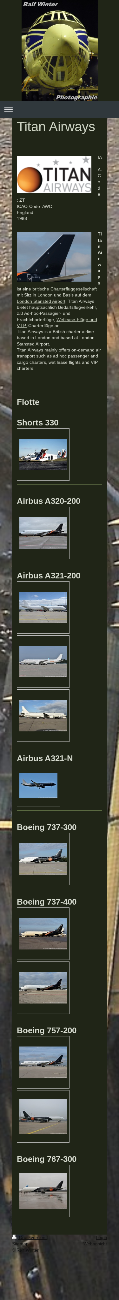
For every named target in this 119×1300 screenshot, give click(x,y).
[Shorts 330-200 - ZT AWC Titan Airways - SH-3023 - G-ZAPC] (43, 454)
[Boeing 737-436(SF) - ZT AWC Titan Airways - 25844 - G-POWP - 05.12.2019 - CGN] (43, 933)
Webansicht (95, 1243)
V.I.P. (22, 325)
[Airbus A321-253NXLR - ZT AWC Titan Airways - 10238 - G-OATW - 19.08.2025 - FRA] (38, 785)
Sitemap (20, 1243)
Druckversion (32, 1237)
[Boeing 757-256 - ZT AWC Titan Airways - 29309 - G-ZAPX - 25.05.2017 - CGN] (43, 1062)
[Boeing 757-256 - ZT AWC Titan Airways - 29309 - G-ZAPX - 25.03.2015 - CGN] (43, 1116)
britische (40, 288)
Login (101, 1237)
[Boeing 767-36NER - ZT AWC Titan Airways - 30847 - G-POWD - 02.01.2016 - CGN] (43, 1191)
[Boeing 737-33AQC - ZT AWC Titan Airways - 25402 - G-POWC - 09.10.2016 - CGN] (43, 859)
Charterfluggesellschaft (73, 288)
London (45, 294)
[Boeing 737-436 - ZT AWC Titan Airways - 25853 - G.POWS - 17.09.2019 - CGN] (43, 988)
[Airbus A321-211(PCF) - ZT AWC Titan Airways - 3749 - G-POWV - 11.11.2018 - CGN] (43, 715)
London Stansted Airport (41, 301)
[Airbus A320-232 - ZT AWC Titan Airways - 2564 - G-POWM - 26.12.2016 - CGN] (43, 533)
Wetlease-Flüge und (76, 319)
